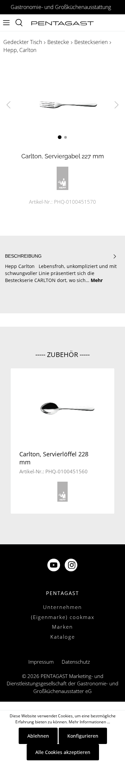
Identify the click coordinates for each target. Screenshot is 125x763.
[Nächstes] (117, 105)
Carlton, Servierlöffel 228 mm (53, 458)
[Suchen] (19, 22)
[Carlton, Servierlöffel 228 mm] (62, 408)
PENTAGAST (62, 593)
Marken (62, 626)
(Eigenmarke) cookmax (62, 617)
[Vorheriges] (8, 105)
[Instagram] (71, 566)
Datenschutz (76, 661)
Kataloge (62, 636)
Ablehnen (38, 736)
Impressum (41, 661)
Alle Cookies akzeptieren (62, 752)
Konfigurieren (82, 736)
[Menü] (6, 22)
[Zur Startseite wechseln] (62, 22)
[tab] (60, 268)
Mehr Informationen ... (89, 722)
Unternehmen (62, 607)
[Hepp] (63, 177)
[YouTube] (54, 566)
